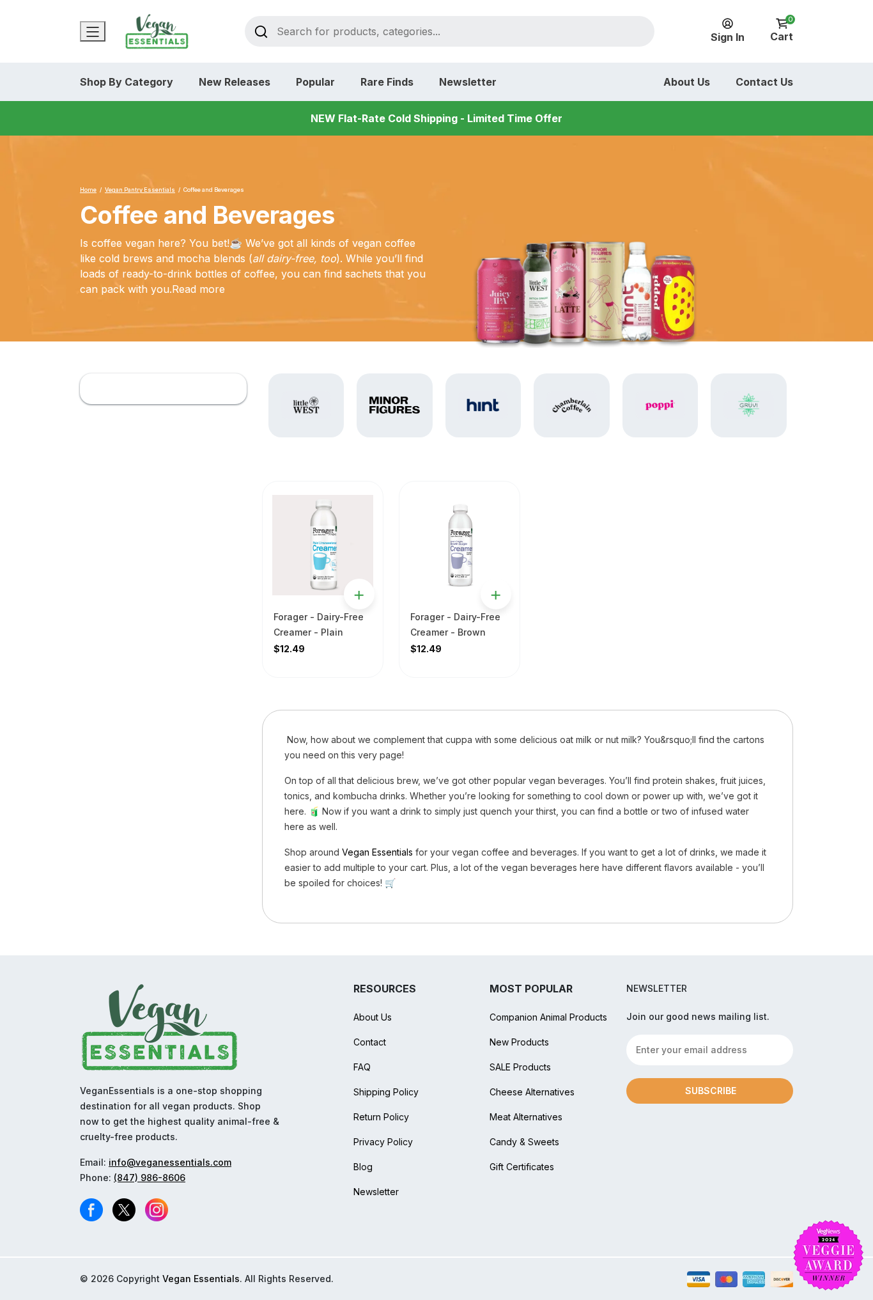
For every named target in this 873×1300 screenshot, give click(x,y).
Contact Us (764, 82)
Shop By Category (126, 82)
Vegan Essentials (377, 852)
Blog (363, 1166)
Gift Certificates (522, 1166)
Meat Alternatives (526, 1116)
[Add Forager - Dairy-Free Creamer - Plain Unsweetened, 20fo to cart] (359, 594)
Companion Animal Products (548, 1017)
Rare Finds (386, 82)
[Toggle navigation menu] (92, 31)
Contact (369, 1042)
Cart (781, 30)
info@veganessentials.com (170, 1162)
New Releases (234, 82)
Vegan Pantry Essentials (140, 189)
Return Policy (381, 1116)
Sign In (728, 37)
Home (88, 189)
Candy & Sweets (524, 1141)
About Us (686, 82)
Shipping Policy (386, 1091)
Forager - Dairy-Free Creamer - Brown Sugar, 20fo (455, 632)
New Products (519, 1042)
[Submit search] (261, 31)
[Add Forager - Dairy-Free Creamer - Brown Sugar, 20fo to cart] (496, 594)
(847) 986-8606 (149, 1177)
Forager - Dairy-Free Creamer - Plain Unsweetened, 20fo (319, 632)
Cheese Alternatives (532, 1091)
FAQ (362, 1066)
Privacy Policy (383, 1141)
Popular (315, 82)
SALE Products (520, 1066)
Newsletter (468, 82)
